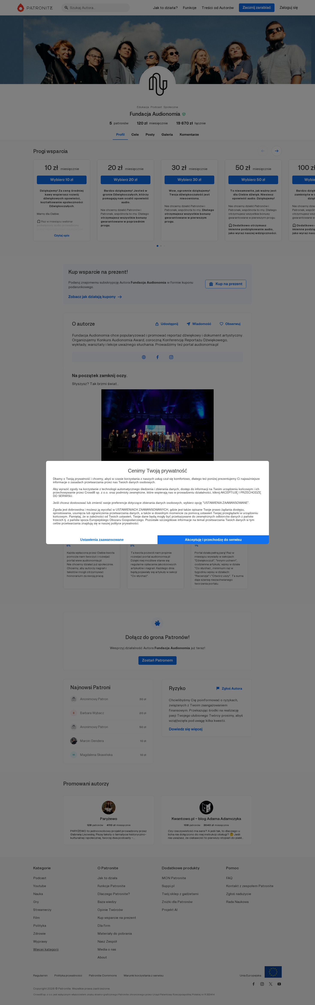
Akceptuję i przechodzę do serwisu (213, 540)
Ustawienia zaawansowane (102, 540)
